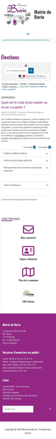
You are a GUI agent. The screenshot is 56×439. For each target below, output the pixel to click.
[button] (26, 153)
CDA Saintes (28, 301)
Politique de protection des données (20, 395)
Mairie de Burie (42, 14)
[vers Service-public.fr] (32, 77)
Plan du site (8, 389)
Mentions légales (11, 392)
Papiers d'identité (28, 259)
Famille (23, 84)
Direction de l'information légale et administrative (20, 200)
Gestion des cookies (12, 398)
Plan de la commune (28, 280)
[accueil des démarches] (26, 65)
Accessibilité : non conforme (16, 386)
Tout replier (28, 147)
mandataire (19, 135)
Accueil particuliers (10, 84)
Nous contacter (28, 237)
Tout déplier (43, 147)
